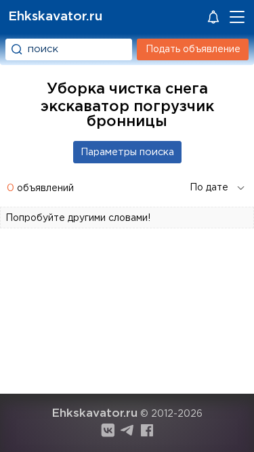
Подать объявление (193, 49)
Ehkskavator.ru (55, 16)
